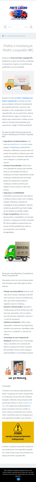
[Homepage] (18, 12)
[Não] (34, 475)
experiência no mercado (18, 144)
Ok (18, 479)
